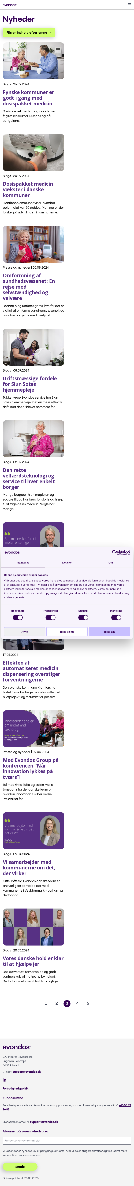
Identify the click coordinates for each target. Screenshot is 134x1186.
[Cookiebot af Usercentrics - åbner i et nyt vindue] (114, 552)
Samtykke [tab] (23, 562)
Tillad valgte (67, 631)
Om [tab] (111, 562)
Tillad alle (109, 631)
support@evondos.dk (27, 1071)
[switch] (50, 617)
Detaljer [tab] (67, 562)
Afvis (24, 631)
